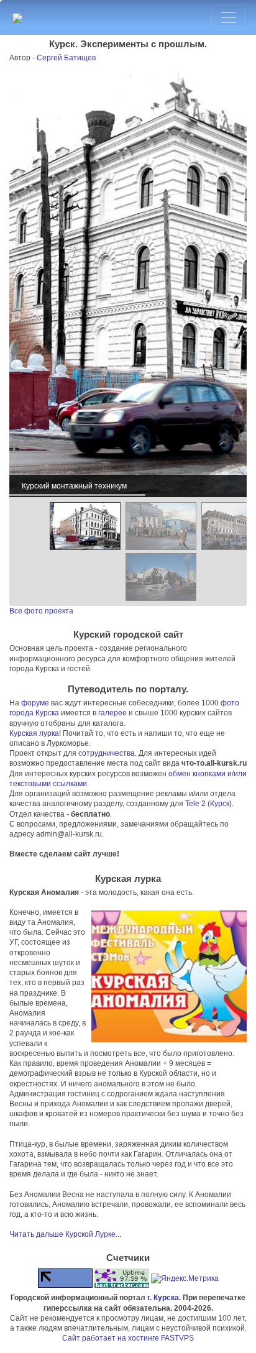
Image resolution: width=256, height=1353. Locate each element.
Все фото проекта (41, 611)
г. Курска (163, 1297)
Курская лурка (34, 733)
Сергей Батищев (66, 57)
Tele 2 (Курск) (208, 803)
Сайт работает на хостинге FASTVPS (128, 1338)
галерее (112, 713)
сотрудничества (106, 753)
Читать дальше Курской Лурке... (65, 1234)
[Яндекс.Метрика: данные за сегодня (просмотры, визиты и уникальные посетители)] (185, 1278)
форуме (35, 703)
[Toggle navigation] (228, 17)
